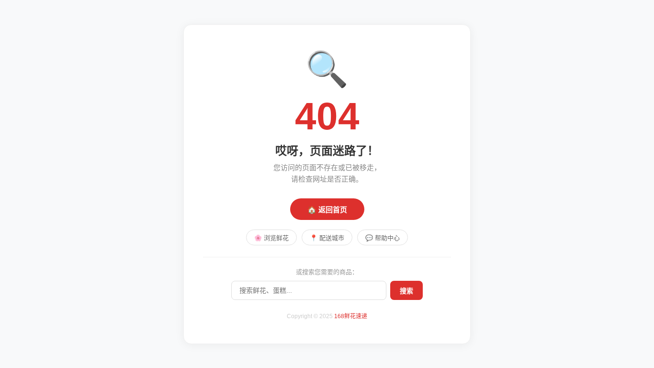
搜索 (406, 291)
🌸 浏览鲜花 (271, 238)
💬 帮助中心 (382, 238)
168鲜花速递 (350, 316)
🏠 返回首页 (327, 210)
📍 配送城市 (327, 238)
